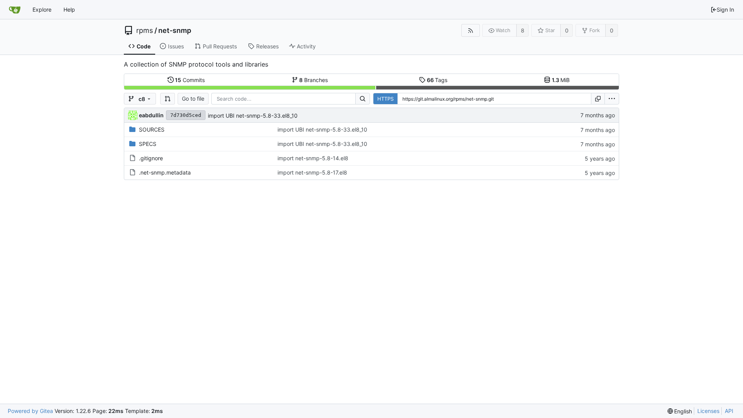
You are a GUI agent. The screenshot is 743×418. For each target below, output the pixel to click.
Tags (437, 80)
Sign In (725, 9)
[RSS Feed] (470, 30)
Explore (42, 9)
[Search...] (362, 98)
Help (69, 9)
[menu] (611, 98)
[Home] (15, 10)
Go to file (193, 98)
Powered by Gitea (30, 411)
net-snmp (174, 30)
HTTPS (385, 99)
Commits (190, 80)
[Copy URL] (598, 98)
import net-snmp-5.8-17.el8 (312, 172)
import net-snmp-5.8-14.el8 (312, 158)
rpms (144, 30)
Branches (313, 80)
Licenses (708, 411)
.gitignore (151, 158)
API (729, 411)
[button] (167, 98)
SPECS (147, 143)
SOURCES (151, 129)
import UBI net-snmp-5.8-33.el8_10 (253, 115)
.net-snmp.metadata (165, 172)
